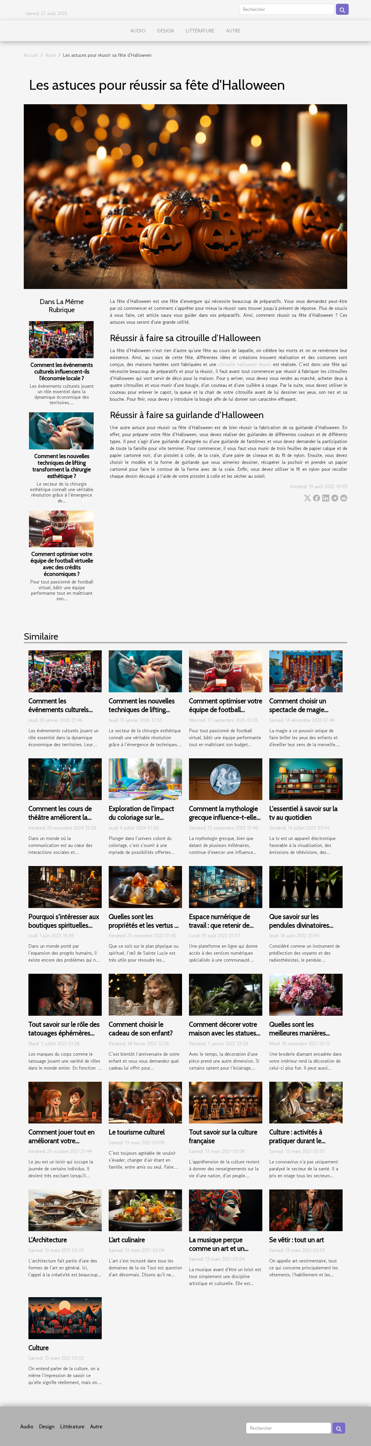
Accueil (31, 55)
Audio (138, 30)
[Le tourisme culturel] (145, 1101)
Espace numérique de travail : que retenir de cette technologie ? (219, 925)
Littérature (200, 30)
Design (165, 30)
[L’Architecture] (65, 1209)
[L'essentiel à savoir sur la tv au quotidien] (306, 778)
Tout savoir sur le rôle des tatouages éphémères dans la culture (64, 1033)
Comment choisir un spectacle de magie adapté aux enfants (297, 709)
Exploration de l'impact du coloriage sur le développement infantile (143, 817)
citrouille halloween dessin (244, 364)
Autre (233, 30)
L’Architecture (47, 1240)
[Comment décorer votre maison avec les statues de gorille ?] (225, 994)
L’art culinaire (127, 1240)
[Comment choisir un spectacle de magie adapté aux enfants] (306, 670)
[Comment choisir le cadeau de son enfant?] (145, 994)
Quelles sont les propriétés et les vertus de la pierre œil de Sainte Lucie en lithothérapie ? (145, 930)
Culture (38, 1348)
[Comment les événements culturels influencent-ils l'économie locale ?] (61, 339)
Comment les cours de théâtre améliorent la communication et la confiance (60, 822)
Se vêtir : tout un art (296, 1240)
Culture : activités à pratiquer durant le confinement (295, 1141)
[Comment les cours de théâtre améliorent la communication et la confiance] (65, 778)
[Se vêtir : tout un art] (306, 1209)
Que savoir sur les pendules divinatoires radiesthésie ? (299, 925)
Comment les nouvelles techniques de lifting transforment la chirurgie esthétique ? (61, 466)
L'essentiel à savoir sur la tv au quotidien (303, 813)
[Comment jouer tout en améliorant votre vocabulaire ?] (65, 1101)
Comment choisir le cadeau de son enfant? (141, 1028)
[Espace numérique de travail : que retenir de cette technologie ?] (225, 886)
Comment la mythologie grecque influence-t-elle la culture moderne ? (223, 817)
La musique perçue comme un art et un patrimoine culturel (216, 1248)
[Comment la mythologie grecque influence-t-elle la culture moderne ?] (225, 778)
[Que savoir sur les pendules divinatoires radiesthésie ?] (306, 886)
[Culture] (65, 1317)
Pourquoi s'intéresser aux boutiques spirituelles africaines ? (63, 925)
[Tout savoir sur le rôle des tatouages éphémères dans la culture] (65, 994)
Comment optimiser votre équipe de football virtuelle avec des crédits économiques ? (61, 563)
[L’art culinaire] (145, 1209)
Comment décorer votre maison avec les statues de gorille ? (223, 1033)
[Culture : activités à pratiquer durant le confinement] (306, 1101)
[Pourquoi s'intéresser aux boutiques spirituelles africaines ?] (65, 886)
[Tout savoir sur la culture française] (225, 1101)
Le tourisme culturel (137, 1132)
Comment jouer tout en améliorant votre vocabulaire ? (61, 1141)
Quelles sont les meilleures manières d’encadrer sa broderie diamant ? (300, 1037)
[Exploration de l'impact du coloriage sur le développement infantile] (145, 778)
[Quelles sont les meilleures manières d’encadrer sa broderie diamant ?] (306, 994)
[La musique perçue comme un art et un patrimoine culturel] (225, 1209)
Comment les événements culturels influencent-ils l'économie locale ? (61, 371)
